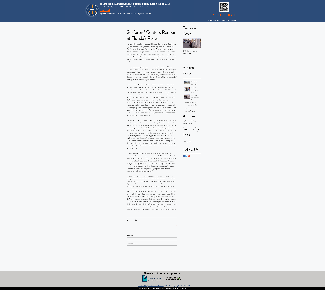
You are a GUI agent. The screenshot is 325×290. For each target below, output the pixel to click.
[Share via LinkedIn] (136, 220)
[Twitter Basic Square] (186, 156)
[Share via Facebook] (127, 220)
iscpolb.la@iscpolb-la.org (107, 13)
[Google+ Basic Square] (189, 156)
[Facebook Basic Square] (184, 156)
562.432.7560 (120, 13)
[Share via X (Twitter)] (132, 220)
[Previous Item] (185, 43)
